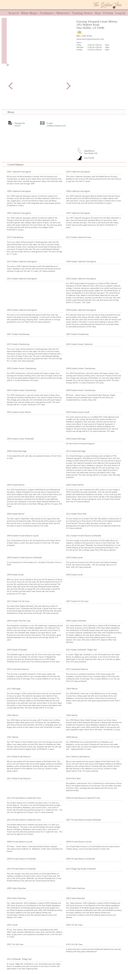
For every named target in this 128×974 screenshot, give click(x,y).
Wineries (63, 13)
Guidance (47, 13)
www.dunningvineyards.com (90, 39)
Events (108, 13)
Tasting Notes (82, 13)
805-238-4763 (84, 35)
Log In (120, 13)
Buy (98, 13)
